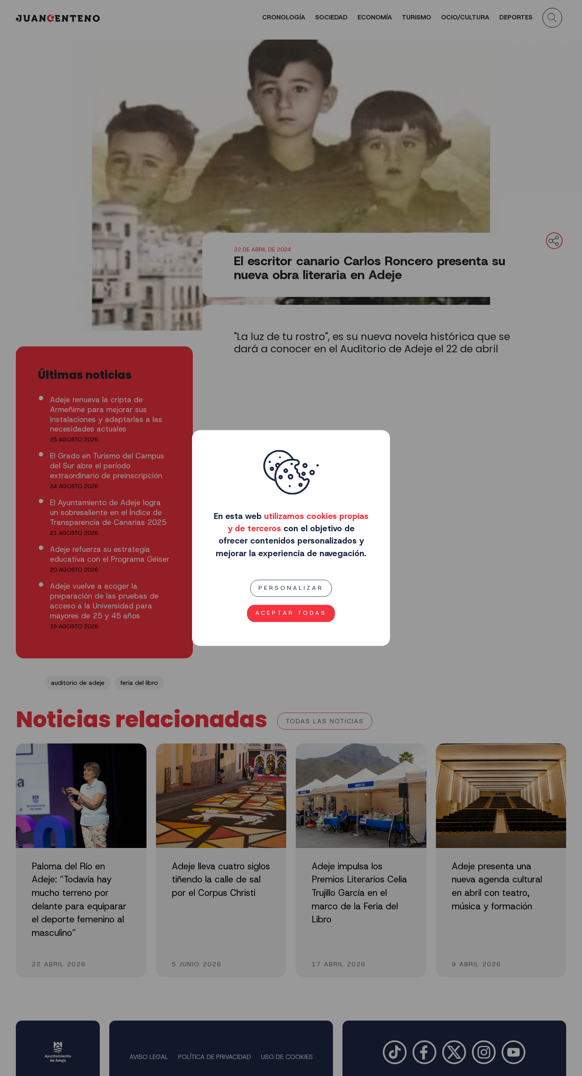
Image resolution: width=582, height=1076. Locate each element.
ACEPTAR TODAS (291, 613)
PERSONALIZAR (291, 588)
